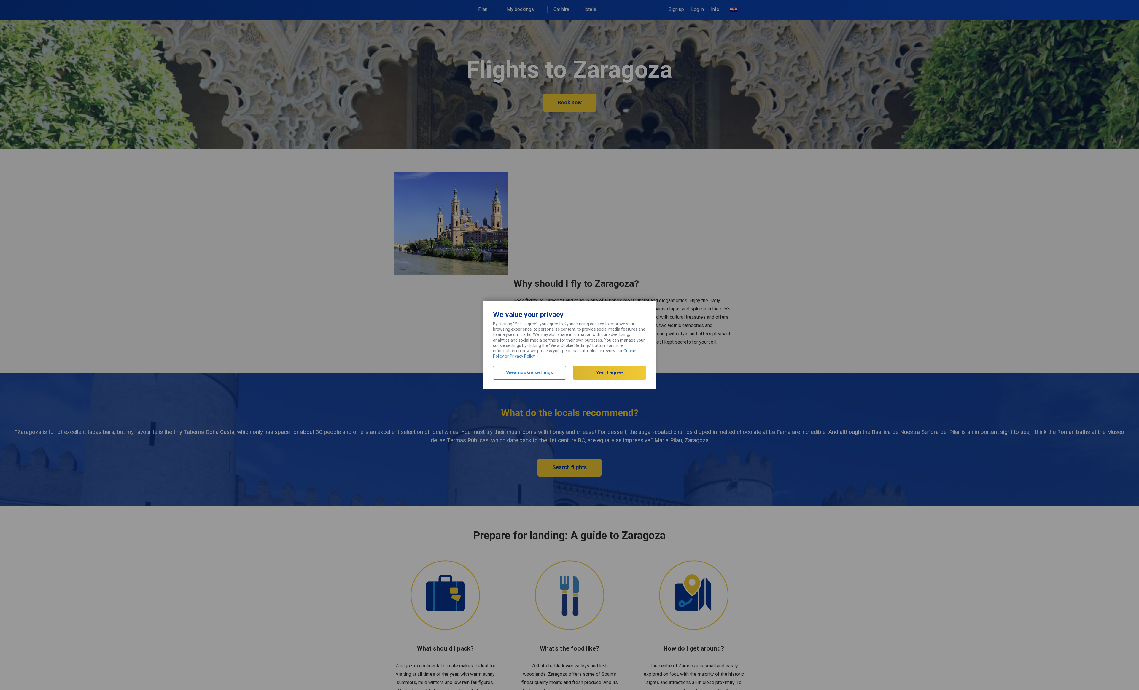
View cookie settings (529, 372)
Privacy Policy (522, 356)
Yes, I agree (609, 372)
